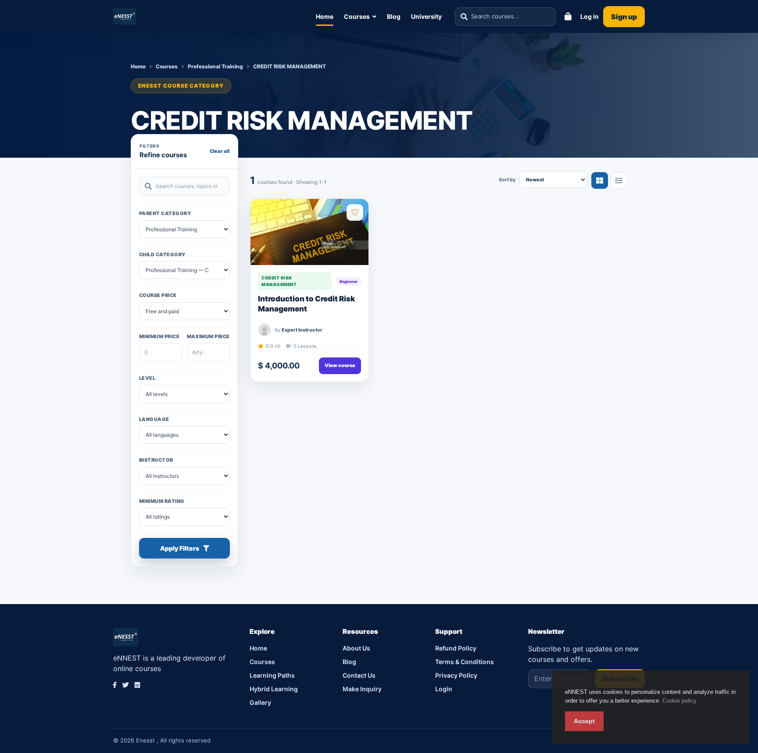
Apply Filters (179, 548)
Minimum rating (162, 501)
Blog (393, 16)
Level (147, 378)
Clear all (219, 151)
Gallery (260, 702)
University (426, 16)
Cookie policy (679, 700)
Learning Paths (272, 675)
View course (340, 365)
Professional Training (215, 66)
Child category (162, 254)
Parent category (165, 213)
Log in (589, 16)
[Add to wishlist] (355, 212)
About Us (356, 648)
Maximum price (208, 336)
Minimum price (159, 336)
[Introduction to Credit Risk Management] (309, 232)
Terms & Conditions (464, 661)
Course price (158, 295)
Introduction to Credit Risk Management (306, 303)
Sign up (624, 16)
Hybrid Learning (274, 689)
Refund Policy (455, 648)
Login (443, 689)
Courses (357, 16)
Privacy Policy (456, 675)
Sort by (507, 180)
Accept (584, 721)
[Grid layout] (599, 180)
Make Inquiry (362, 689)
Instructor (156, 460)
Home (324, 16)
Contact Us (359, 675)
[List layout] (619, 180)
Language (154, 419)
